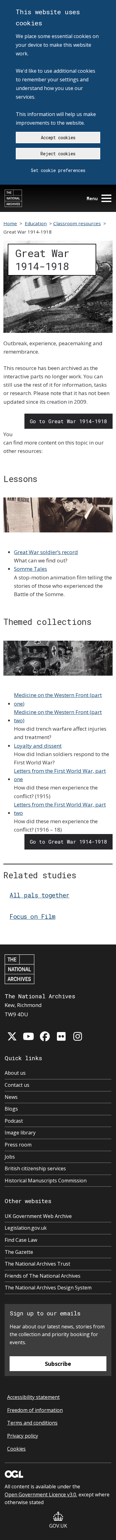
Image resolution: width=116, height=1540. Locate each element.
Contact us (17, 1085)
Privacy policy (22, 1435)
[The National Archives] (13, 198)
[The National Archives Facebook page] (44, 1036)
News (11, 1097)
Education (36, 223)
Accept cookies (58, 137)
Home (10, 223)
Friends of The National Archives (42, 1275)
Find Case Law (21, 1240)
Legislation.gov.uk (26, 1227)
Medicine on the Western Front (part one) (58, 699)
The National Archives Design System (48, 1287)
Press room (18, 1144)
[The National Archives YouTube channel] (28, 1036)
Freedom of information (35, 1410)
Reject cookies (58, 154)
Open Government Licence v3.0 (40, 1494)
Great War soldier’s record (46, 552)
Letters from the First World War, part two (60, 808)
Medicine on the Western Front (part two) (58, 716)
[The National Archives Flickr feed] (61, 1036)
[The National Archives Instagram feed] (77, 1036)
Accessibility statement (33, 1397)
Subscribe (58, 1363)
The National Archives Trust (37, 1263)
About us (15, 1072)
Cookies (16, 1448)
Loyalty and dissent (38, 745)
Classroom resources (77, 223)
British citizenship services (35, 1168)
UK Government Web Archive (38, 1216)
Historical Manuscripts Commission (46, 1180)
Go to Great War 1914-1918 (68, 421)
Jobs (10, 1156)
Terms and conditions (32, 1422)
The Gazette (19, 1252)
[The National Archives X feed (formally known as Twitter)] (12, 1036)
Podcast (14, 1120)
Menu (92, 198)
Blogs (11, 1108)
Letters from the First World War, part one (60, 775)
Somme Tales (30, 568)
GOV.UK (58, 1525)
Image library (20, 1132)
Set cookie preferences (58, 170)
